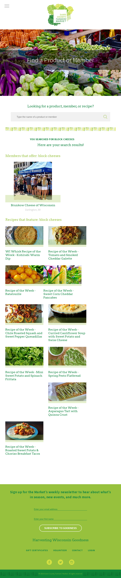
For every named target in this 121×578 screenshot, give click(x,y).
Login (91, 550)
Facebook (49, 562)
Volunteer (60, 550)
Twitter (60, 562)
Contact (77, 550)
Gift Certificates (37, 550)
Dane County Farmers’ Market (60, 14)
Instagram (71, 562)
